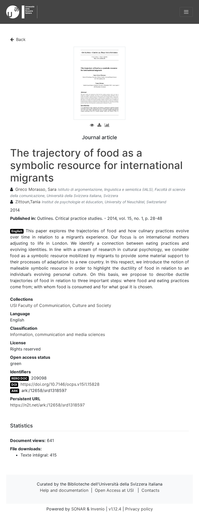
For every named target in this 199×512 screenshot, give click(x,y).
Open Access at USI (114, 490)
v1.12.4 (115, 508)
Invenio (98, 508)
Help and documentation (64, 490)
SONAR (78, 508)
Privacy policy (139, 508)
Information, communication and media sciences (57, 334)
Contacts (150, 490)
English (16, 231)
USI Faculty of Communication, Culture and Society (60, 305)
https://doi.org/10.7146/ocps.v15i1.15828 (60, 384)
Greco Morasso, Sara (35, 189)
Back (20, 39)
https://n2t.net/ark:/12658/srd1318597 (47, 405)
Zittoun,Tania (27, 201)
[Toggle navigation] (186, 12)
